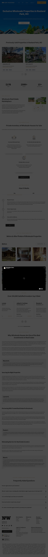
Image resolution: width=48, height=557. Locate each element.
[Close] (44, 268)
